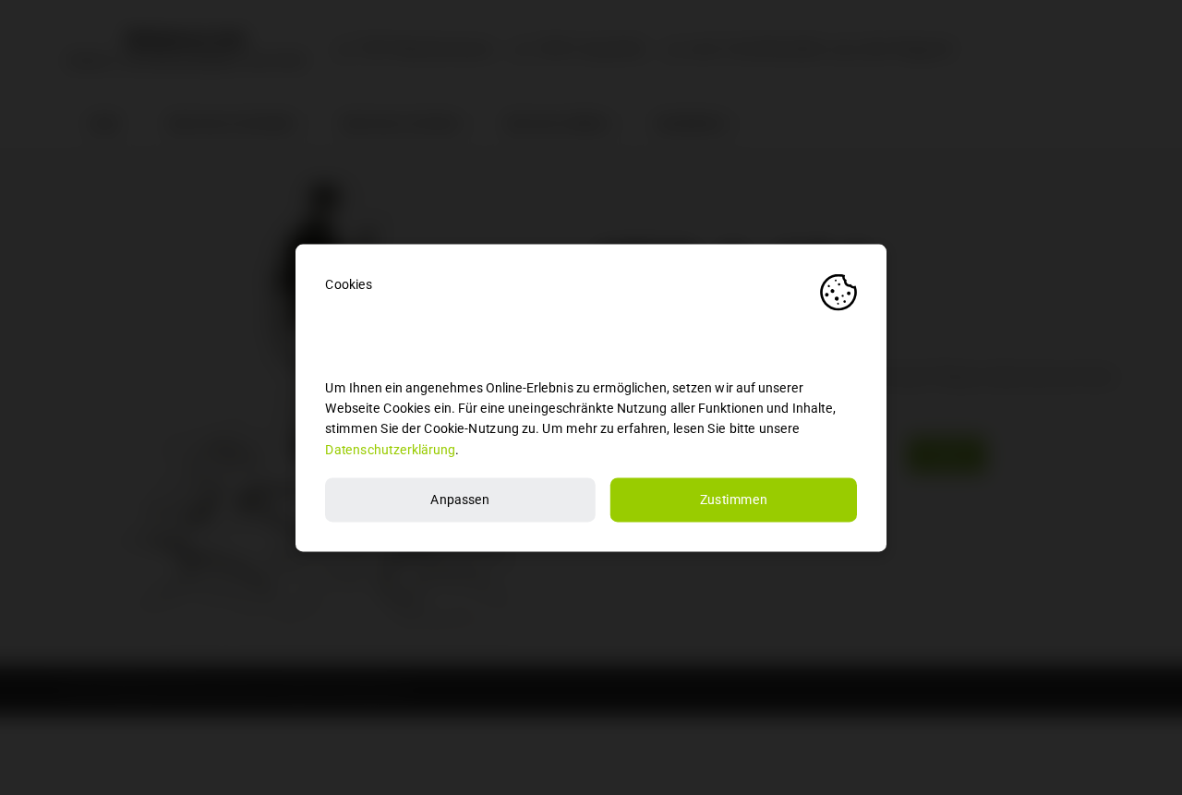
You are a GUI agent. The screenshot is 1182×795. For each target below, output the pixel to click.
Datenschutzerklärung (390, 449)
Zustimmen (734, 499)
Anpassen (459, 499)
